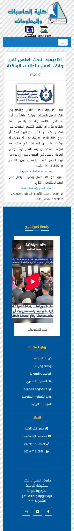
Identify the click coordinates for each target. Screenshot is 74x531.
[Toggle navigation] (63, 42)
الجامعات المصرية (41, 373)
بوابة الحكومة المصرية (38, 389)
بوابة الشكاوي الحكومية (37, 396)
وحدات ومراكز (43, 366)
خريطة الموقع (43, 358)
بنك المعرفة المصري (39, 381)
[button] (48, 512)
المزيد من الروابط (41, 404)
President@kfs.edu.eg (35, 436)
